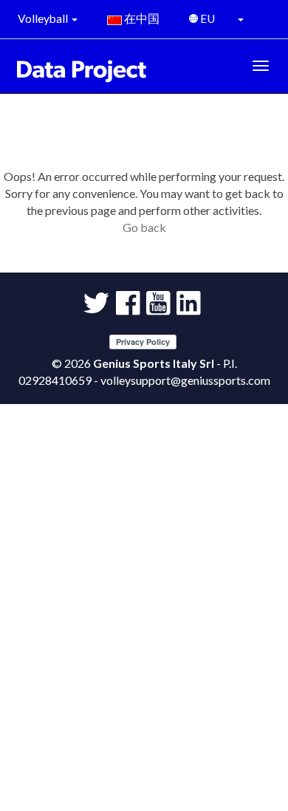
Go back (144, 227)
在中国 (141, 18)
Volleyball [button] (44, 18)
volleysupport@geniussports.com (185, 380)
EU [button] (208, 18)
